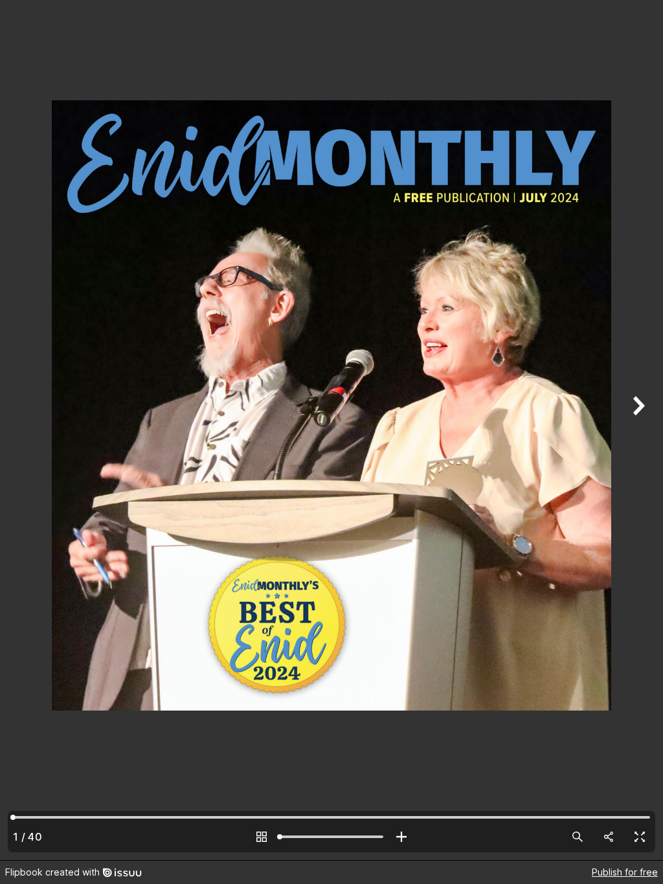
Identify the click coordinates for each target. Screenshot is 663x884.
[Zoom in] (401, 837)
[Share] (609, 837)
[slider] (331, 836)
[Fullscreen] (640, 837)
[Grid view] (262, 837)
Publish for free (625, 872)
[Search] (577, 837)
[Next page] (637, 430)
